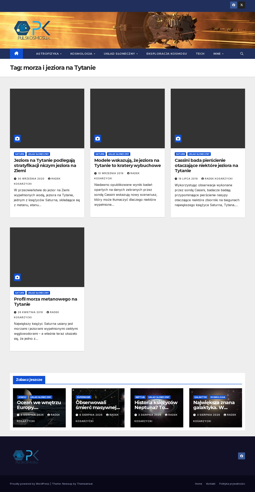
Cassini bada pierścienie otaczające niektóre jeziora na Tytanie (206, 166)
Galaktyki (200, 397)
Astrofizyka (48, 53)
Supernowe (83, 397)
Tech (200, 53)
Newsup (67, 483)
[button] (241, 54)
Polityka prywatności (232, 483)
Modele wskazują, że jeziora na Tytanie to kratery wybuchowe (127, 163)
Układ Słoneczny (120, 53)
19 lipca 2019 (188, 178)
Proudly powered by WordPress (30, 483)
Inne (217, 53)
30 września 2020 (31, 178)
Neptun (140, 397)
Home (198, 483)
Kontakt (210, 483)
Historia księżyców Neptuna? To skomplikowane (155, 407)
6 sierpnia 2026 (33, 414)
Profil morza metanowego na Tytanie (45, 301)
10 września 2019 (111, 173)
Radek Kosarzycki (219, 178)
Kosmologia (81, 53)
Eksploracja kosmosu (166, 53)
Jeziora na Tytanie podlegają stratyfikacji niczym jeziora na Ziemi (45, 166)
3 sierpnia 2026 (150, 414)
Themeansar (85, 483)
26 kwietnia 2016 (31, 312)
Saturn (19, 154)
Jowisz (22, 397)
